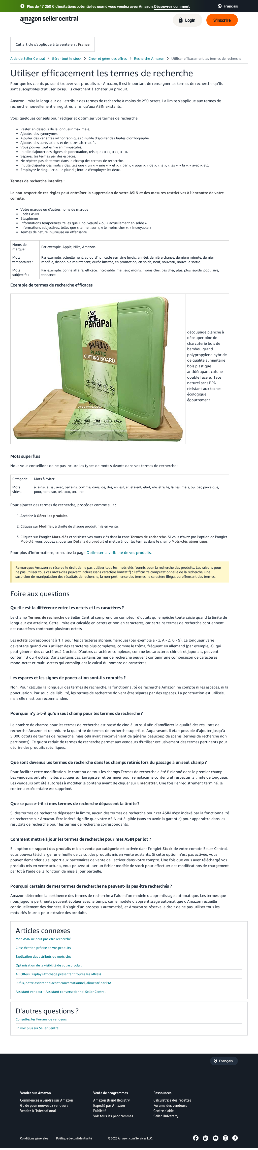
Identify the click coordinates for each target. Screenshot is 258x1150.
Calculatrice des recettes (172, 1100)
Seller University (165, 1116)
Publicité (99, 1111)
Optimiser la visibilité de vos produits (118, 552)
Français (226, 1060)
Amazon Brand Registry (111, 1100)
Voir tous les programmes (113, 1116)
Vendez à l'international (38, 1111)
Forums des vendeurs (170, 1105)
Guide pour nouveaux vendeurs (44, 1105)
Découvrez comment (172, 6)
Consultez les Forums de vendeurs (41, 1019)
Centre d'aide (163, 1111)
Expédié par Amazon (109, 1105)
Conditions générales (34, 1138)
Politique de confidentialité (74, 1138)
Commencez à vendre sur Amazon (46, 1100)
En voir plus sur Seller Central (37, 1028)
